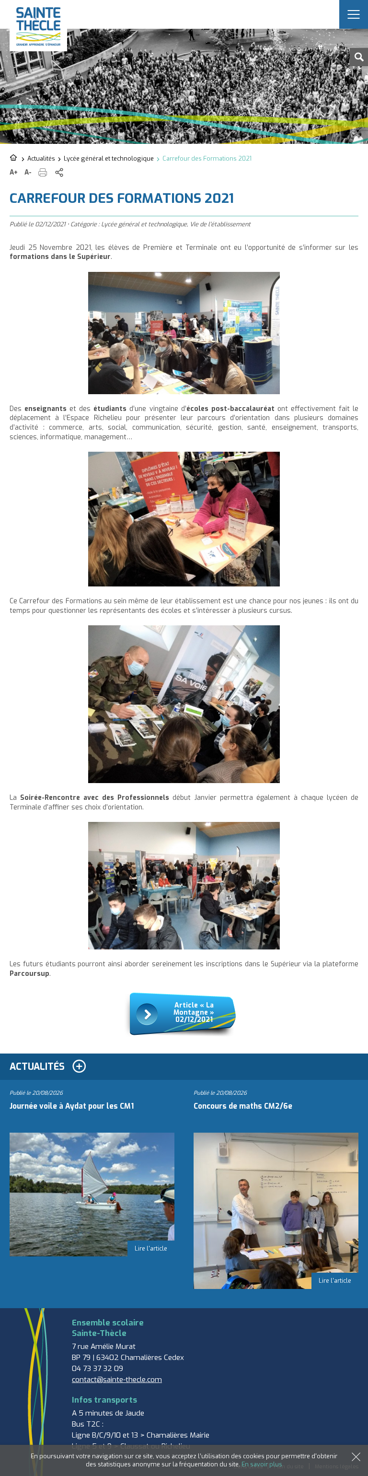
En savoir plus (262, 1464)
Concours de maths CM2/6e (243, 1106)
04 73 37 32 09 (97, 1368)
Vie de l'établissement (220, 224)
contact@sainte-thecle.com (117, 1379)
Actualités (41, 158)
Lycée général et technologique (109, 158)
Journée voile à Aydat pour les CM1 (72, 1106)
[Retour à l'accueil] (14, 158)
